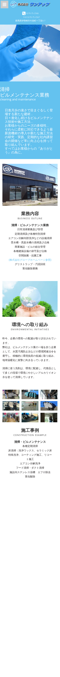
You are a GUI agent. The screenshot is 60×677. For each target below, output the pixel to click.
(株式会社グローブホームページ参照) (30, 260)
